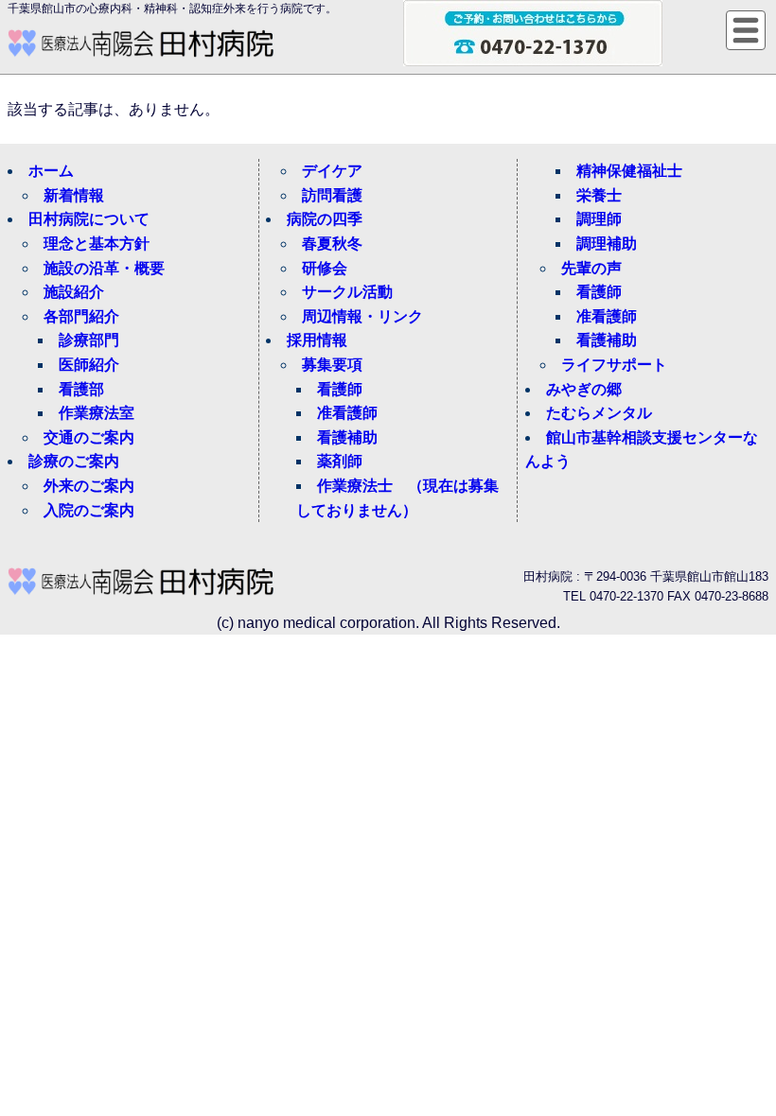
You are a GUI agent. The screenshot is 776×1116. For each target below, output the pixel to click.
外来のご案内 (89, 486)
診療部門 (89, 340)
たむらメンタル (599, 413)
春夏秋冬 (332, 243)
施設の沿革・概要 (104, 268)
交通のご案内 (89, 437)
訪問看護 (332, 195)
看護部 (81, 389)
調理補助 (606, 243)
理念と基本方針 (97, 243)
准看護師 (347, 413)
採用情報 (317, 340)
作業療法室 (96, 413)
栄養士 (599, 195)
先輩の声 (591, 268)
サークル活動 (347, 292)
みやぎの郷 (584, 389)
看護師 (339, 389)
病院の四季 (324, 219)
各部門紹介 (81, 316)
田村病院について (89, 219)
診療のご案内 (73, 461)
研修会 (324, 268)
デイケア (332, 171)
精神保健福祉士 (629, 171)
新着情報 (74, 195)
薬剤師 (339, 461)
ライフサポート (614, 365)
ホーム (51, 171)
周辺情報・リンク (362, 316)
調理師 (599, 219)
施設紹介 (74, 292)
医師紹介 (89, 365)
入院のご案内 (89, 510)
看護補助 (347, 437)
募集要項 (332, 365)
